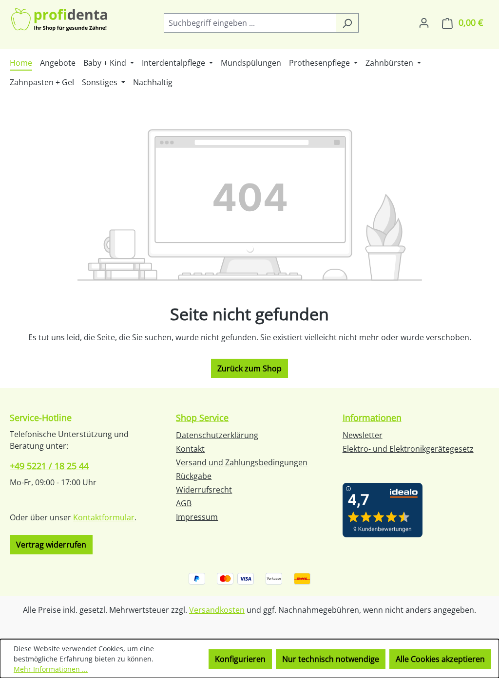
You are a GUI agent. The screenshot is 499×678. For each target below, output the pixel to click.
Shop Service (202, 417)
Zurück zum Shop (249, 368)
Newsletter (363, 435)
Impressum (197, 517)
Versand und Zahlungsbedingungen (241, 462)
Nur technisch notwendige (330, 659)
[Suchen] (347, 23)
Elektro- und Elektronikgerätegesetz (408, 448)
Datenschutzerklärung (217, 435)
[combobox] (250, 23)
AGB (184, 503)
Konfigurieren (240, 659)
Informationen (372, 417)
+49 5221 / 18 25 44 (49, 466)
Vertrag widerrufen (51, 544)
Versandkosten (217, 610)
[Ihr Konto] (424, 22)
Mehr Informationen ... (51, 669)
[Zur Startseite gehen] (60, 20)
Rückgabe (193, 476)
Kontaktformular (103, 517)
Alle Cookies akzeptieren (440, 659)
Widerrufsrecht (204, 489)
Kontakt (190, 448)
